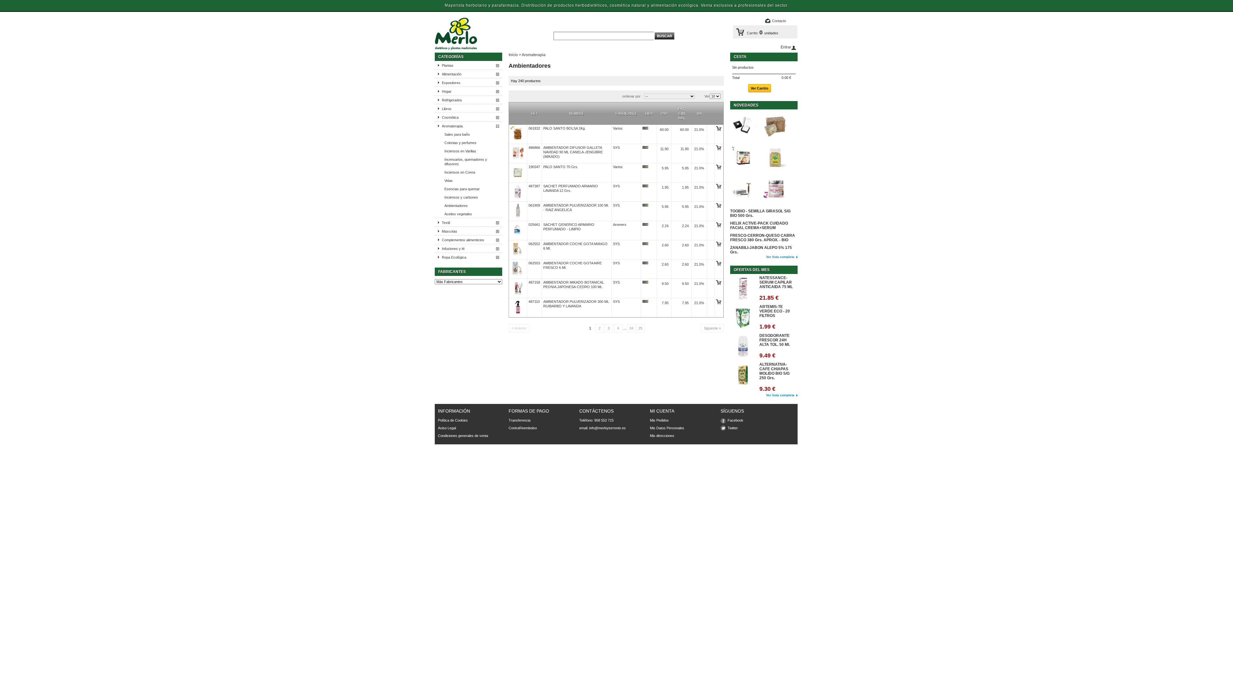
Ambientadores (456, 206)
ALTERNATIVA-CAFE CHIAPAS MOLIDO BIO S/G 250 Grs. (774, 371)
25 (641, 328)
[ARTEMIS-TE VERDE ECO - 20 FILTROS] (743, 317)
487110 (534, 302)
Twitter (733, 428)
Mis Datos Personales (667, 428)
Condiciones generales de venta (463, 436)
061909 (534, 205)
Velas (448, 181)
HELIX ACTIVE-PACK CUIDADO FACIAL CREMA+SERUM (759, 225)
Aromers (619, 225)
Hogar (446, 91)
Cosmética (450, 117)
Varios (618, 128)
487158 (534, 282)
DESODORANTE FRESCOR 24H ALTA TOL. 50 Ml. (774, 340)
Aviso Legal (447, 428)
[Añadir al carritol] (718, 130)
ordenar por (631, 96)
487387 (534, 186)
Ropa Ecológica (454, 257)
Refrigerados (452, 100)
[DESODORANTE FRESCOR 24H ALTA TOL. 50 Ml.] (743, 346)
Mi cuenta (662, 411)
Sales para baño (457, 134)
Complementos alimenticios (463, 240)
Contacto (779, 21)
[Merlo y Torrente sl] (488, 34)
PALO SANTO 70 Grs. (560, 167)
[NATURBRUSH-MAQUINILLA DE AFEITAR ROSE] (743, 190)
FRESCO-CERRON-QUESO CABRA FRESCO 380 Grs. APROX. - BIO (762, 237)
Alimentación (451, 74)
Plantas (447, 65)
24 (631, 328)
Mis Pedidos (659, 420)
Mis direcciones (662, 436)
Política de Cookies (453, 420)
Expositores (451, 83)
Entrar (786, 47)
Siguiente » (712, 328)
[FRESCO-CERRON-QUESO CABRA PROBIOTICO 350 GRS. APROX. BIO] (743, 158)
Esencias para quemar (462, 189)
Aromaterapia (452, 126)
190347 (534, 167)
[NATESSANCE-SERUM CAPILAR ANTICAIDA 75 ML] (743, 289)
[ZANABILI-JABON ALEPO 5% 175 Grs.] (775, 126)
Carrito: (752, 33)
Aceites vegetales (458, 214)
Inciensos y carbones (461, 197)
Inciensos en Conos (460, 172)
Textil (446, 223)
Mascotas (449, 231)
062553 (534, 263)
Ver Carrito (759, 88)
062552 (534, 244)
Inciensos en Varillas (460, 151)
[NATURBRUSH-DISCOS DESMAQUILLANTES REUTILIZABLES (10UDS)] (743, 126)
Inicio (513, 55)
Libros (446, 109)
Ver (707, 96)
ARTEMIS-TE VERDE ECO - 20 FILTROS (774, 311)
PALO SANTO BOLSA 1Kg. (564, 128)
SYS (616, 148)
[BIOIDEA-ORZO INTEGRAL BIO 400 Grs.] (775, 158)
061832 (534, 128)
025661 (534, 225)
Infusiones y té (453, 249)
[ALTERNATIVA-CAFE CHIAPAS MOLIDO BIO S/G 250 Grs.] (743, 375)
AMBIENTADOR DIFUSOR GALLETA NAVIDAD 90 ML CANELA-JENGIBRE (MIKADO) (573, 152)
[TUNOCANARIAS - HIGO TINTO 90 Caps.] (775, 190)
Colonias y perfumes (460, 143)
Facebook (735, 420)
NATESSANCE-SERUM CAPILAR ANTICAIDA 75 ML (776, 282)
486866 (534, 148)
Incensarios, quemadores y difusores (465, 162)
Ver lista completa (780, 257)
